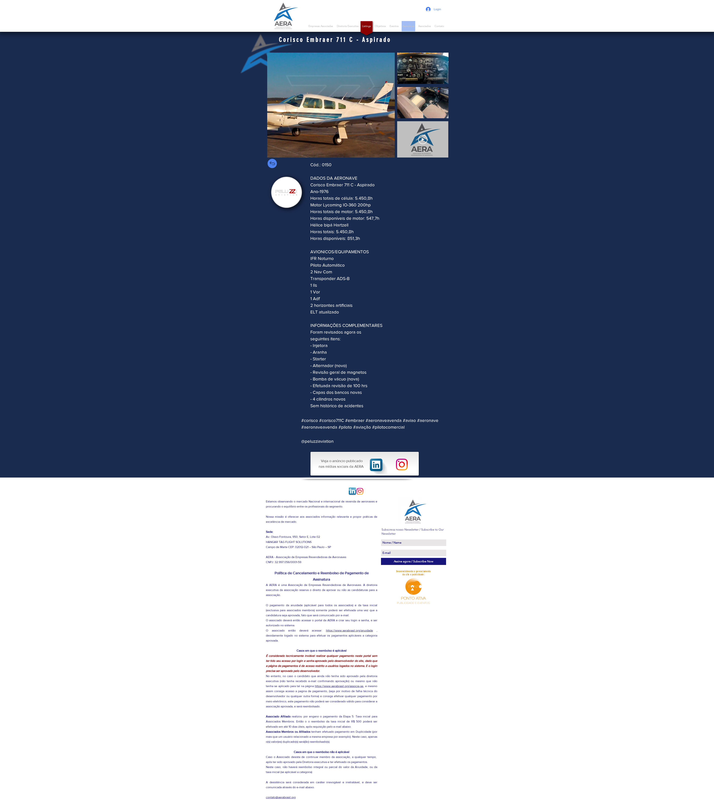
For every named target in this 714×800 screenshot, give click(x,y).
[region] (286, 192)
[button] (424, 26)
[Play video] (422, 139)
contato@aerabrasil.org (281, 797)
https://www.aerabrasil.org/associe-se (339, 686)
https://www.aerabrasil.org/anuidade (349, 630)
